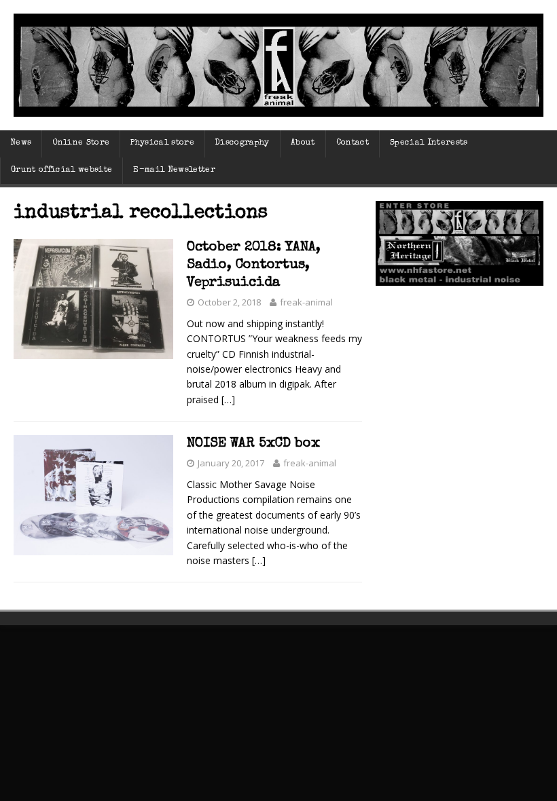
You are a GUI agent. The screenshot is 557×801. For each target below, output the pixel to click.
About (303, 143)
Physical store (162, 143)
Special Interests (429, 143)
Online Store (80, 143)
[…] (228, 399)
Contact (352, 143)
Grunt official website (61, 170)
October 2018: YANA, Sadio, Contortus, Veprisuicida (254, 265)
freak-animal (306, 302)
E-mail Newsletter (174, 170)
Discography (242, 143)
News (20, 143)
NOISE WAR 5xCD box (253, 444)
